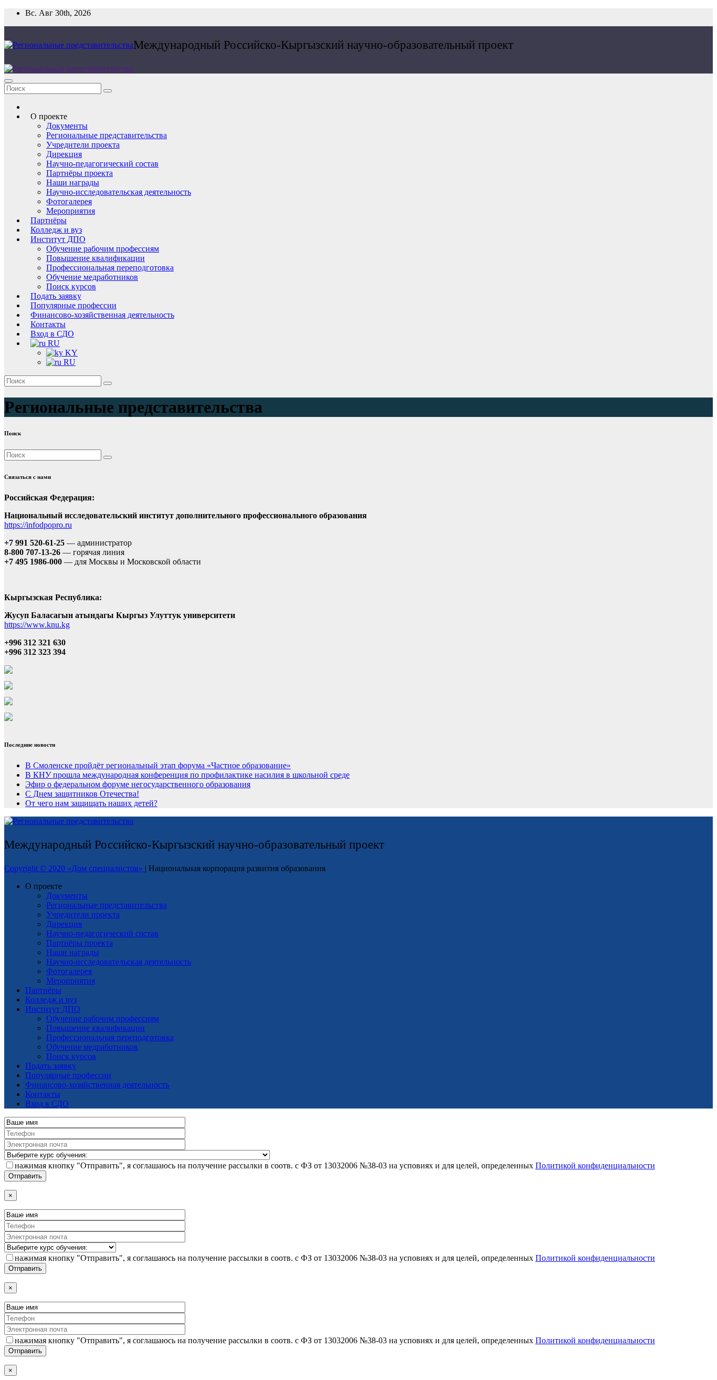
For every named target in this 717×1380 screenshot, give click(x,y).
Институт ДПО (58, 239)
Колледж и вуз (51, 999)
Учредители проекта (83, 144)
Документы (67, 125)
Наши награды (72, 182)
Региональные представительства (106, 135)
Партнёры (43, 990)
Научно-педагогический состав (102, 163)
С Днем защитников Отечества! (82, 793)
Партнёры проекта (79, 173)
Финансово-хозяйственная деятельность (102, 314)
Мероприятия (70, 980)
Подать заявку (50, 1065)
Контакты (42, 1094)
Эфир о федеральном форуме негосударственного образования (137, 784)
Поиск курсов (71, 1056)
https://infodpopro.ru (38, 524)
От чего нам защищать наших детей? (91, 803)
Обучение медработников (92, 277)
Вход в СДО (47, 1103)
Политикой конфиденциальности (595, 1165)
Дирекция (64, 154)
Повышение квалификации (95, 258)
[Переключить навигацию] (8, 80)
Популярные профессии (68, 1075)
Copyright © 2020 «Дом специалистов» (74, 868)
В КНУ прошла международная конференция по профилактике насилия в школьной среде (187, 774)
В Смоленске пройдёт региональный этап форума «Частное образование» (158, 765)
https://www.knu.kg (37, 624)
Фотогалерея (69, 201)
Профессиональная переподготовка (110, 267)
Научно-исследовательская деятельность (118, 191)
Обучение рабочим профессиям (102, 248)
